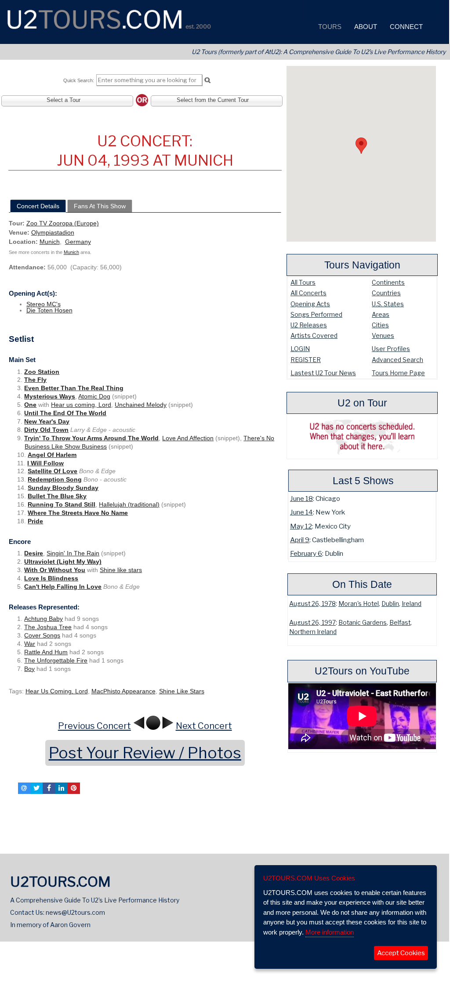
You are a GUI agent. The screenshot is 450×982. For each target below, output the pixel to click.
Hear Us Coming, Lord (56, 691)
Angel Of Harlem (52, 454)
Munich (50, 241)
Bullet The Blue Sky (57, 496)
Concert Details (38, 206)
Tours (328, 26)
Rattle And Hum (46, 652)
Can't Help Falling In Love (63, 586)
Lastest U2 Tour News (323, 373)
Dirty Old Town (46, 429)
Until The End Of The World (65, 413)
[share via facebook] (49, 788)
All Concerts (308, 293)
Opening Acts (310, 304)
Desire (33, 553)
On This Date (362, 584)
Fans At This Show (100, 206)
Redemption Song (55, 479)
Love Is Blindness (51, 578)
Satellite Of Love (52, 471)
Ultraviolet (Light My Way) (63, 561)
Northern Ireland (313, 631)
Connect (405, 26)
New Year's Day (46, 421)
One (30, 404)
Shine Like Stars (181, 691)
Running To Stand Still (61, 504)
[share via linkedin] (61, 788)
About (364, 26)
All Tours (303, 282)
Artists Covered (314, 335)
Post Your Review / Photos (145, 752)
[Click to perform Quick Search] (207, 80)
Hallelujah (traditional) (129, 504)
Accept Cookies (401, 953)
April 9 (299, 540)
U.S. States (388, 304)
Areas (380, 314)
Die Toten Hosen (49, 310)
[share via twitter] (36, 788)
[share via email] (24, 788)
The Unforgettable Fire (55, 660)
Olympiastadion (52, 232)
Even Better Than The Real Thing (73, 387)
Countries (386, 293)
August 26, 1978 (312, 603)
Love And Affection (188, 438)
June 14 (301, 512)
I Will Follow (45, 463)
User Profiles (391, 348)
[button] (361, 145)
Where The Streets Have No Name (78, 512)
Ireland (411, 603)
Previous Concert (94, 726)
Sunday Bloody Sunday (63, 487)
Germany (78, 241)
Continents (388, 282)
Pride (35, 521)
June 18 (301, 498)
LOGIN (300, 348)
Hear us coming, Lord (81, 404)
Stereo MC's (43, 304)
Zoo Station (41, 371)
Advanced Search (397, 359)
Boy (29, 668)
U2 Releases (308, 325)
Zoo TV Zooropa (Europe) (62, 223)
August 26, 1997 (312, 622)
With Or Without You (54, 569)
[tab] (38, 206)
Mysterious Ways (49, 396)
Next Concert (204, 726)
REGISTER (305, 359)
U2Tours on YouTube (362, 671)
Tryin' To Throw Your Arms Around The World (91, 438)
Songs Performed (316, 314)
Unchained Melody (141, 404)
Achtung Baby (43, 618)
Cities (380, 325)
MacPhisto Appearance (123, 691)
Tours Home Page (398, 373)
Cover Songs (42, 635)
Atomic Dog (94, 396)
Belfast (399, 622)
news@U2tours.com (75, 912)
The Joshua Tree (48, 627)
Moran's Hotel (358, 603)
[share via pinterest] (74, 788)
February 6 (306, 553)
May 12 (301, 526)
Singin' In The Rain (73, 553)
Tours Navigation (362, 265)
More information (329, 932)
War (29, 643)
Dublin (390, 603)
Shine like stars (121, 569)
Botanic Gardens (362, 622)
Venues (383, 335)
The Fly (35, 379)
